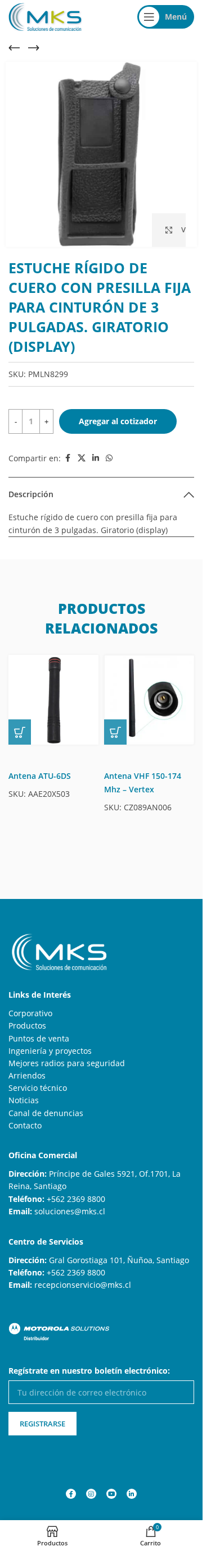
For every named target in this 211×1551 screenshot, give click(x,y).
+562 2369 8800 (76, 1199)
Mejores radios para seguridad (66, 1063)
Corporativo (30, 1013)
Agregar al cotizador (118, 421)
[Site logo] (45, 16)
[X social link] (81, 458)
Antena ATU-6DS (39, 775)
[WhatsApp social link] (109, 458)
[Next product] (33, 48)
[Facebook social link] (67, 458)
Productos (27, 1025)
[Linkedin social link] (95, 458)
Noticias (23, 1100)
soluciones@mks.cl (69, 1211)
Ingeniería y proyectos (50, 1050)
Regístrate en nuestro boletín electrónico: (89, 1370)
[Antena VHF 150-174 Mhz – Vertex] (149, 700)
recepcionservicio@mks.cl (82, 1284)
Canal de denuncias (45, 1113)
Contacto (25, 1125)
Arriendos (27, 1075)
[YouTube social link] (111, 1494)
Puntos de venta (38, 1038)
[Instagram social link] (91, 1494)
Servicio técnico (37, 1087)
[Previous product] (14, 48)
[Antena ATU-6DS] (53, 700)
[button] (19, 732)
